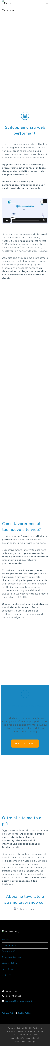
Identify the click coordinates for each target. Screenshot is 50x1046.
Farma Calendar (9, 969)
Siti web (5, 939)
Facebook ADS (8, 951)
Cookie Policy (24, 1013)
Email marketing (9, 945)
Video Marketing (9, 963)
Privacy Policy (9, 1013)
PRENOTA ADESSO (25, 743)
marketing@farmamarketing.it (18, 1001)
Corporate (6, 975)
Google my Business (11, 957)
